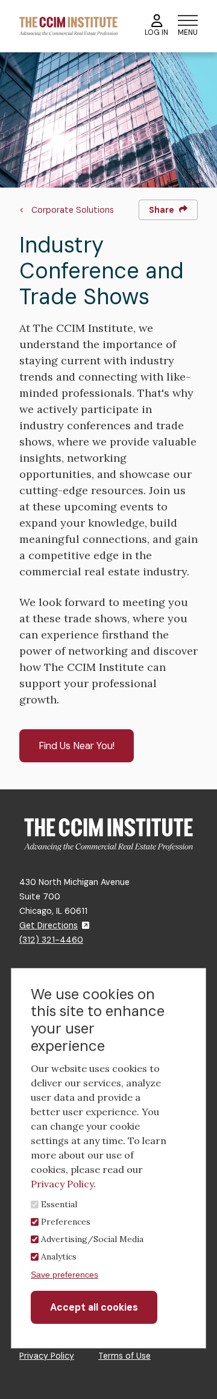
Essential (59, 1204)
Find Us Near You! (77, 745)
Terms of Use (124, 1355)
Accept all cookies (94, 1307)
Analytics (59, 1256)
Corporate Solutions (72, 209)
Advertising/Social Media (92, 1239)
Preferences (65, 1221)
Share (161, 209)
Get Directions (48, 925)
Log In (156, 32)
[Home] (68, 25)
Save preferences (64, 1274)
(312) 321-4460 (51, 939)
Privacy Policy (46, 1355)
